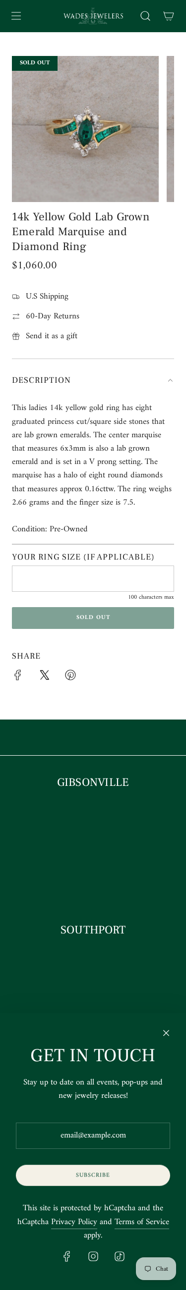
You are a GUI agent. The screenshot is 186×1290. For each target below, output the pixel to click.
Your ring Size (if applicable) (83, 557)
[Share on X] (44, 677)
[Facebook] (67, 1256)
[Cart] (168, 16)
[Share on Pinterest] (70, 677)
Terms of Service (142, 1222)
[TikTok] (119, 1256)
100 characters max (151, 597)
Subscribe (93, 1175)
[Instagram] (93, 1256)
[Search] (145, 16)
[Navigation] (16, 16)
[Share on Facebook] (18, 677)
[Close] (166, 1033)
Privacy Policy (74, 1222)
